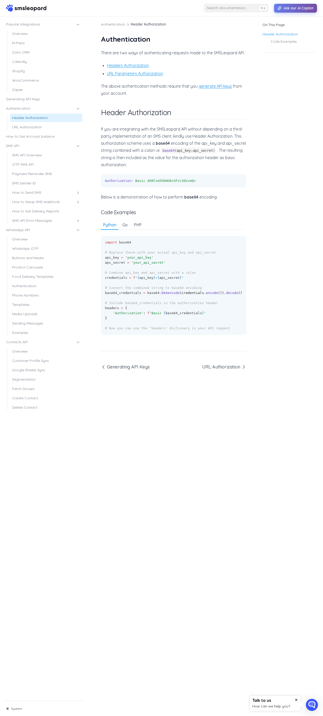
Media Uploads (24, 314)
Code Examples (284, 41)
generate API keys (215, 86)
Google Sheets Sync (28, 370)
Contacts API (17, 342)
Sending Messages (27, 323)
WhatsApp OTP (25, 248)
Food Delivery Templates (32, 276)
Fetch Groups (23, 388)
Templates (21, 304)
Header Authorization (30, 117)
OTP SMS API (23, 164)
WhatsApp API (18, 230)
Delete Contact (24, 407)
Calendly (19, 61)
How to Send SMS (26, 192)
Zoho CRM (21, 52)
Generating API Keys (23, 99)
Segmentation (24, 379)
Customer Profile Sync (30, 360)
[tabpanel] (173, 282)
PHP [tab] (138, 224)
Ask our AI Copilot (298, 8)
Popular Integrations (23, 24)
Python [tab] (109, 224)
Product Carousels (27, 267)
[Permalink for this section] (175, 112)
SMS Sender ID (24, 183)
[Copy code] (240, 181)
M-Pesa (18, 43)
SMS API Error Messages (32, 220)
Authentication (18, 108)
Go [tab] (125, 224)
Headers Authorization (128, 65)
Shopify (18, 71)
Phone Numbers (25, 295)
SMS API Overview (27, 155)
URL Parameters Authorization (135, 73)
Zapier (17, 89)
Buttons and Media (28, 258)
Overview (20, 33)
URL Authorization (27, 127)
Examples (20, 332)
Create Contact (25, 398)
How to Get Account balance (30, 136)
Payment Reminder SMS (32, 173)
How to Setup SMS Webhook (36, 202)
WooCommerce (25, 80)
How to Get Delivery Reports (35, 211)
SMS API (12, 145)
